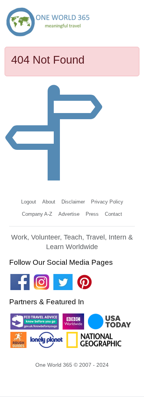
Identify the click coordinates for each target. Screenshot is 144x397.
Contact (113, 214)
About (48, 202)
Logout (28, 202)
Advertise (68, 214)
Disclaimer (73, 202)
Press (92, 214)
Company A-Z (37, 214)
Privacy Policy (107, 202)
